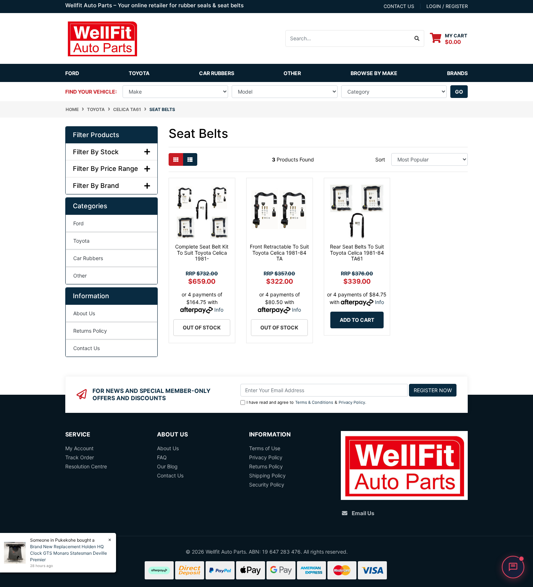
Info (218, 310)
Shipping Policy (267, 475)
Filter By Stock (96, 152)
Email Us (363, 513)
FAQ (162, 457)
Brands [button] (457, 73)
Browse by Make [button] (374, 73)
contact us (399, 6)
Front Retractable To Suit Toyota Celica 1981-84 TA (279, 252)
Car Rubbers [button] (216, 73)
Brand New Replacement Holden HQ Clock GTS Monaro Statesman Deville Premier (68, 553)
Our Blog (167, 466)
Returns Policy (90, 331)
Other (292, 73)
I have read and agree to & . (306, 402)
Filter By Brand (96, 185)
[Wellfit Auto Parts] (102, 38)
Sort (380, 159)
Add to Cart (357, 320)
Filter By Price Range (105, 168)
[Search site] (417, 38)
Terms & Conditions (314, 402)
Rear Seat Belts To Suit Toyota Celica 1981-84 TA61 (357, 252)
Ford (72, 73)
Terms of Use (264, 448)
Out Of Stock (202, 327)
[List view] (190, 159)
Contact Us (86, 348)
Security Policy (266, 484)
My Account (79, 448)
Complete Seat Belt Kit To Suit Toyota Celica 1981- (201, 252)
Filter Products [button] (96, 135)
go (459, 92)
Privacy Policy (352, 402)
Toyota (139, 73)
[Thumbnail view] (176, 159)
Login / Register (447, 6)
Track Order (79, 457)
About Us (84, 313)
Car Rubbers (88, 258)
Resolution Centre (86, 466)
